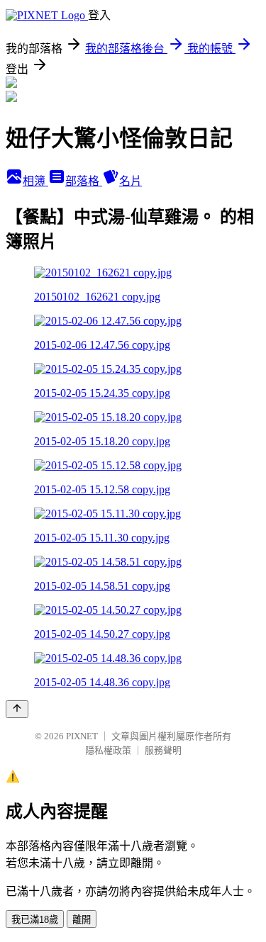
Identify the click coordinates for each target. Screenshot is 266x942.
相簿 (35, 181)
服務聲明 (163, 750)
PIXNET (82, 736)
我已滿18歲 (34, 919)
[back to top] (17, 709)
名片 (130, 181)
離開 (81, 919)
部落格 (83, 181)
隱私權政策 (108, 750)
